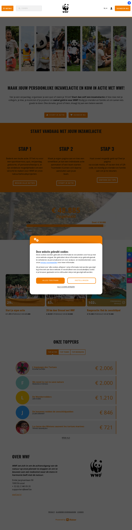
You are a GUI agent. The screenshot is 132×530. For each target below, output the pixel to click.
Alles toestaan (50, 280)
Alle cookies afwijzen (66, 287)
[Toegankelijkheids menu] (129, 2)
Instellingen (81, 280)
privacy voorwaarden (48, 262)
